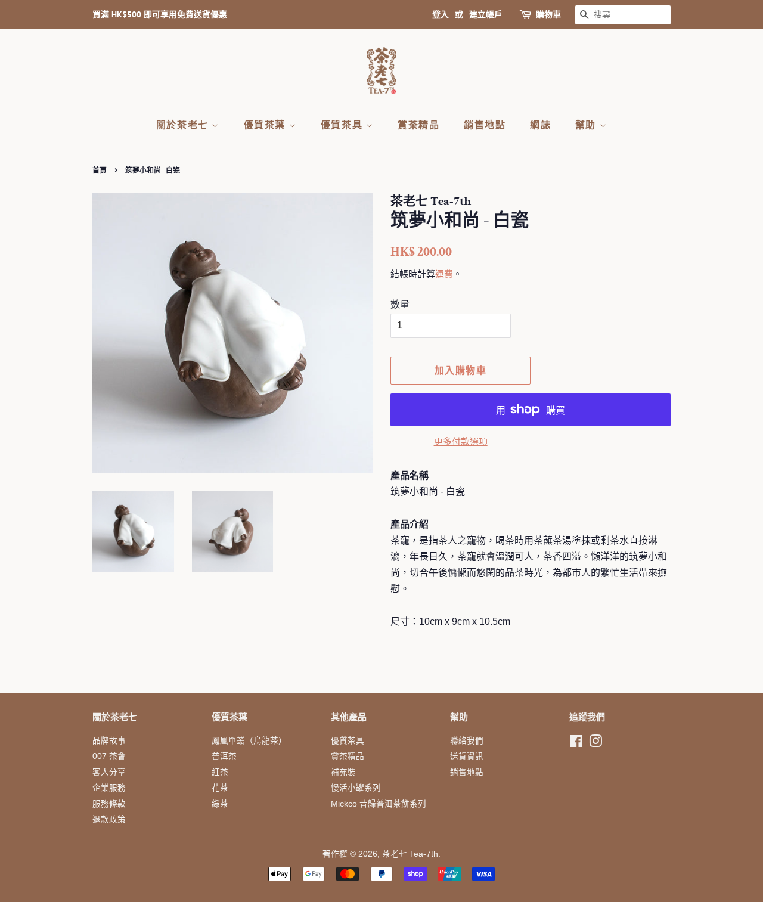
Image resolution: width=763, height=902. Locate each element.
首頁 (99, 170)
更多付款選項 (461, 441)
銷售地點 (484, 125)
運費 (444, 274)
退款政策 (109, 819)
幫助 (587, 125)
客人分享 (109, 772)
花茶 (220, 787)
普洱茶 (224, 756)
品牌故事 (109, 740)
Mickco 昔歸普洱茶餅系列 (378, 803)
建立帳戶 (486, 14)
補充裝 (343, 772)
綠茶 (220, 803)
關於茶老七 (184, 125)
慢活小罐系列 (356, 787)
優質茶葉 (266, 125)
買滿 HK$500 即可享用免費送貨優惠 (159, 14)
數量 (400, 304)
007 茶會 (109, 756)
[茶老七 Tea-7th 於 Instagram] (595, 743)
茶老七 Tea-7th (410, 854)
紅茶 (220, 772)
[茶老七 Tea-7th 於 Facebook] (576, 743)
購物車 (548, 14)
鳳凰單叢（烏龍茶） (249, 740)
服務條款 (109, 803)
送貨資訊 (466, 756)
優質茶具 (343, 125)
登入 (440, 14)
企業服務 (109, 787)
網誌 (540, 125)
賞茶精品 (418, 125)
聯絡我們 (466, 740)
